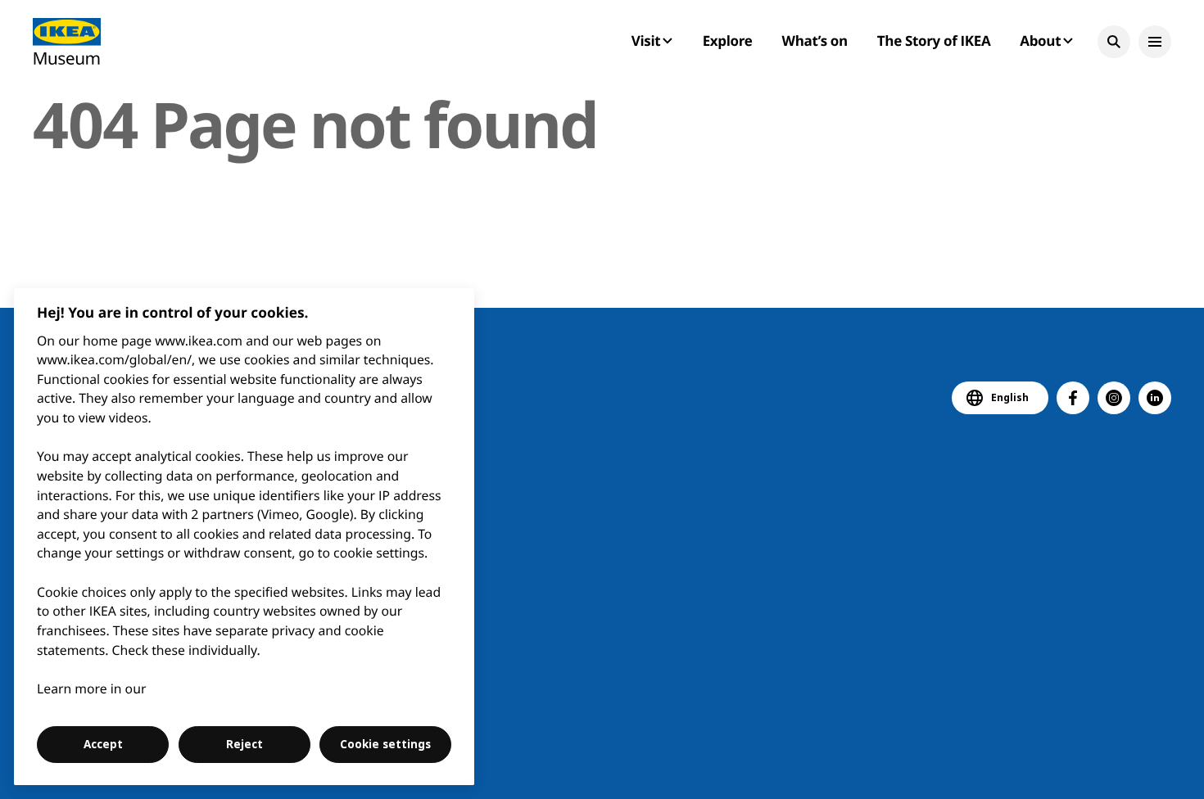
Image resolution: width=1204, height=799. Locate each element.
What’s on (815, 40)
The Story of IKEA (933, 40)
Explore (728, 40)
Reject (244, 744)
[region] (244, 536)
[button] (1114, 41)
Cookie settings (385, 744)
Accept (103, 744)
